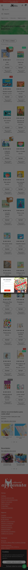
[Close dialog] (26, 278)
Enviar (7, 290)
